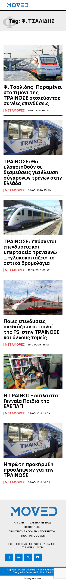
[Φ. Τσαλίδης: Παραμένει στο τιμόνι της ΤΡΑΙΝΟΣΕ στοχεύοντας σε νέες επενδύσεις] (33, 63)
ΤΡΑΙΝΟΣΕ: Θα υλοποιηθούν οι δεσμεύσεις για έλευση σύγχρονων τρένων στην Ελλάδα (33, 172)
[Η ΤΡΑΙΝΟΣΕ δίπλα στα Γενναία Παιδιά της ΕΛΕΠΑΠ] (33, 371)
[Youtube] (38, 557)
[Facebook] (9, 557)
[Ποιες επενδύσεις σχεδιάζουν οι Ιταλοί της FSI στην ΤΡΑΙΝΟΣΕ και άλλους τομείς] (33, 297)
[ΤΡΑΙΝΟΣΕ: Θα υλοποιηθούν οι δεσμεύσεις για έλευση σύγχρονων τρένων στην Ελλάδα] (33, 137)
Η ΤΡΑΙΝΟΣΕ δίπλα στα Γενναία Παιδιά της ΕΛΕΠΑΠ (31, 401)
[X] (28, 557)
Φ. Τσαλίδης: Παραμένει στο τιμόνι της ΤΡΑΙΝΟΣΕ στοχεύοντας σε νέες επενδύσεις (33, 95)
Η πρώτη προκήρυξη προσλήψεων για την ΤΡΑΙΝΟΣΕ (29, 469)
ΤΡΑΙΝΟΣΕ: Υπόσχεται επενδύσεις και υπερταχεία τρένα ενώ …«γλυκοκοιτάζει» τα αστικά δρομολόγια (30, 252)
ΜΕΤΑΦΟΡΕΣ (15, 110)
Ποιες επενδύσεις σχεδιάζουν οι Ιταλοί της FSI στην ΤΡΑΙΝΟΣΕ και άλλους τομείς (31, 329)
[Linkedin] (19, 557)
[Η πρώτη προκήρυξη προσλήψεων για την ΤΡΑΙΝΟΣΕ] (33, 440)
